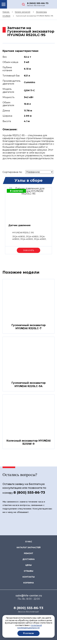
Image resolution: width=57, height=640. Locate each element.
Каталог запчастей (22, 12)
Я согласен (28, 633)
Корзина (28, 583)
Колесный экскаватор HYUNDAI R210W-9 (28, 442)
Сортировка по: (12, 172)
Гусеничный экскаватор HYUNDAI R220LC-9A (29, 384)
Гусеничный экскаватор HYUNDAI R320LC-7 (29, 327)
